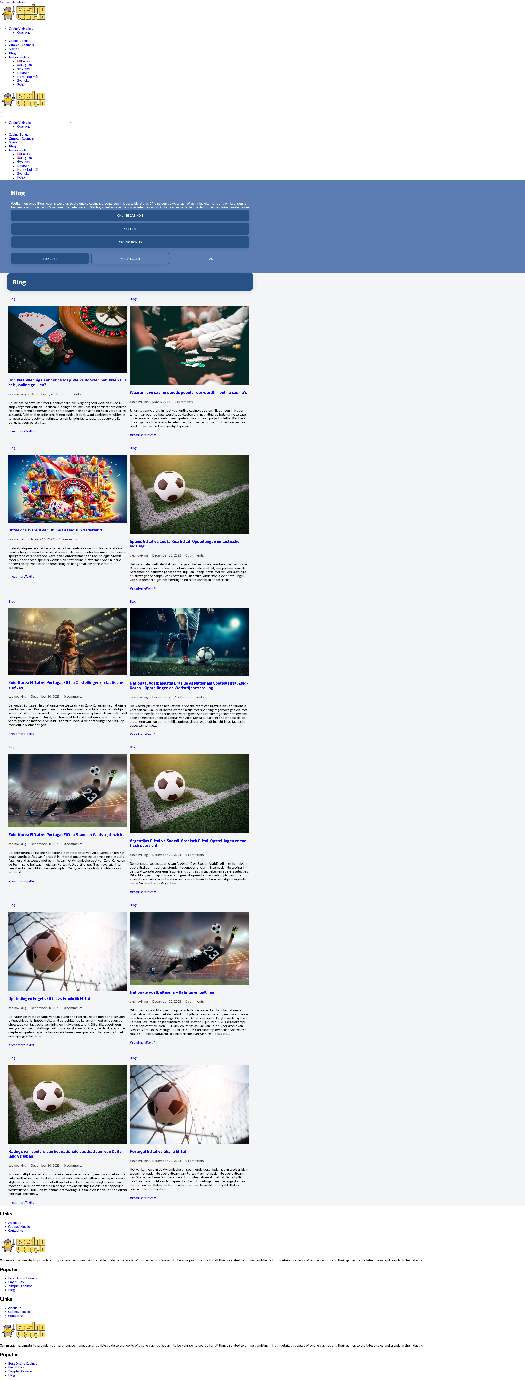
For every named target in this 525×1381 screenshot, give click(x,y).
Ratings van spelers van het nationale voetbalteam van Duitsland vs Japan (65, 1153)
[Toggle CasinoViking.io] (71, 122)
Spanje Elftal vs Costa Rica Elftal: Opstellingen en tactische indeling (185, 543)
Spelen (14, 49)
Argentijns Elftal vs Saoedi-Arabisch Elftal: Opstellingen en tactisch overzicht (189, 843)
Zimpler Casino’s (21, 45)
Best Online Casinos (22, 1278)
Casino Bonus (19, 40)
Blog (12, 53)
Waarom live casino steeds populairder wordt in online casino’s (188, 392)
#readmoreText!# (21, 431)
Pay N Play (16, 1282)
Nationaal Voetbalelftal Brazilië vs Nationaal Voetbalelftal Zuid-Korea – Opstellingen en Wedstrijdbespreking (189, 685)
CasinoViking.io (19, 1226)
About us (14, 1222)
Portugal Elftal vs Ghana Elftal (158, 1151)
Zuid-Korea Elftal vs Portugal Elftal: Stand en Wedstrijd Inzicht (66, 834)
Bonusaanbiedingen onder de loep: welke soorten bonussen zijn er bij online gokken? (67, 382)
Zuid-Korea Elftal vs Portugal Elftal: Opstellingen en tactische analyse (65, 684)
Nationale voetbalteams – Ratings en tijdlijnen (172, 992)
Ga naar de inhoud (13, 2)
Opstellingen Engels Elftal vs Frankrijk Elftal (49, 998)
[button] (32, 28)
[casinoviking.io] (25, 21)
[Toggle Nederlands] (71, 150)
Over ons (23, 32)
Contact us (16, 1230)
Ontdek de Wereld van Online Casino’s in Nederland (55, 530)
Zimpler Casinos (20, 1286)
